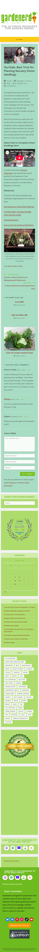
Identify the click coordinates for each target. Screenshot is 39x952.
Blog (8, 83)
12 (19, 577)
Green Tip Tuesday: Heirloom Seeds (19, 353)
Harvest (8, 697)
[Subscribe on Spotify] (12, 848)
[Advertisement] (19, 801)
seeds (15, 704)
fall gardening (10, 679)
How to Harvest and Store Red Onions (19, 225)
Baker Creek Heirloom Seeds (14, 662)
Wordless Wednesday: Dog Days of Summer (17, 611)
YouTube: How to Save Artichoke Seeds (15, 622)
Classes (8, 672)
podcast (14, 266)
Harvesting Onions (11, 220)
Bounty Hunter (18, 669)
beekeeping (9, 665)
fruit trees (9, 683)
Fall (21, 676)
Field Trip (22, 679)
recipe (16, 701)
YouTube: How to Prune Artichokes (14, 614)
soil (21, 704)
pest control (18, 697)
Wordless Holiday (9, 642)
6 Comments (11, 86)
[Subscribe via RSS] (31, 848)
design (25, 672)
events (14, 676)
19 (19, 581)
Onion (9, 266)
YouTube (19, 266)
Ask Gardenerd (10, 658)
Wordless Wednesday (20, 718)
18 (15, 581)
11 (15, 577)
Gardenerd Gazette (12, 690)
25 (15, 584)
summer (29, 711)
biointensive (26, 665)
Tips (6, 715)
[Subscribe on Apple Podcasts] (6, 848)
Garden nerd (9, 694)
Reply (28, 370)
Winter (7, 718)
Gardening (25, 690)
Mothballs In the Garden (11, 626)
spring (20, 708)
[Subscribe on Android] (25, 848)
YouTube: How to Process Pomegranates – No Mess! (19, 607)
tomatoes (14, 715)
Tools (23, 715)
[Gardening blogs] (19, 745)
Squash (20, 711)
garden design (10, 686)
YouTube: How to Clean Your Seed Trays (16, 639)
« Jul (5, 592)
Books (7, 669)
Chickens (29, 669)
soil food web (10, 708)
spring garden (10, 711)
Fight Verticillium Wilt (20, 315)
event (7, 676)
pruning (8, 701)
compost (17, 672)
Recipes (23, 701)
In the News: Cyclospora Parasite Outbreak (16, 635)
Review (7, 704)
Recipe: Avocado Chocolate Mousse (14, 618)
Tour (29, 715)
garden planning (23, 694)
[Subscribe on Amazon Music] (19, 848)
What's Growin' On (19, 83)
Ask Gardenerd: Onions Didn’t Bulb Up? (19, 207)
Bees (17, 665)
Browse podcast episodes (11, 861)
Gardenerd (22, 686)
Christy (9, 81)
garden (18, 683)
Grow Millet (19, 302)
